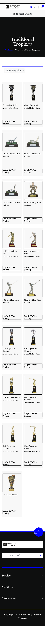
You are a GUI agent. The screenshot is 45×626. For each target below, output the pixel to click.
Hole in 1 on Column (11, 398)
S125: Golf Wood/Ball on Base (11, 155)
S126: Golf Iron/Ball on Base (32, 155)
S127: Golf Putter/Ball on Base (11, 204)
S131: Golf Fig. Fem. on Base (11, 301)
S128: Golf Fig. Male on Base (32, 204)
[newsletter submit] (39, 555)
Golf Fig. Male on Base (10, 253)
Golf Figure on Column (10, 350)
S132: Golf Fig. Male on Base (32, 301)
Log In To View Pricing (9, 122)
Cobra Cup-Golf (10, 106)
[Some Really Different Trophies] (13, 7)
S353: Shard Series (10, 495)
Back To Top (37, 532)
